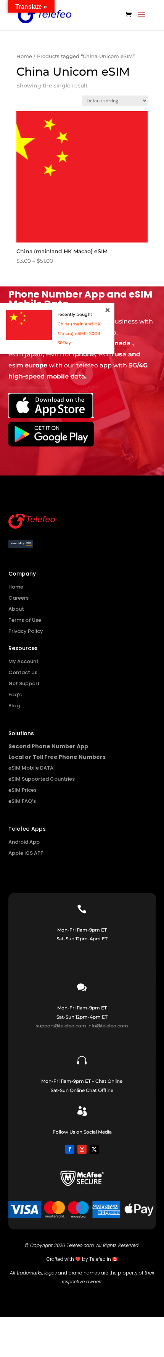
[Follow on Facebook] (69, 1149)
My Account (23, 661)
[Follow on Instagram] (82, 1149)
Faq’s (15, 694)
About (16, 609)
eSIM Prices (22, 790)
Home (24, 56)
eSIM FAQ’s (22, 801)
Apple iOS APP (25, 853)
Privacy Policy (25, 631)
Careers (18, 598)
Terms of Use (24, 620)
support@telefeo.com (61, 1026)
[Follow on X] (94, 1149)
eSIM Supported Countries (41, 779)
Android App (24, 842)
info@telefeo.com (107, 1026)
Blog (14, 705)
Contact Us (22, 672)
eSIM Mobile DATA (30, 768)
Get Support (24, 683)
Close (107, 310)
